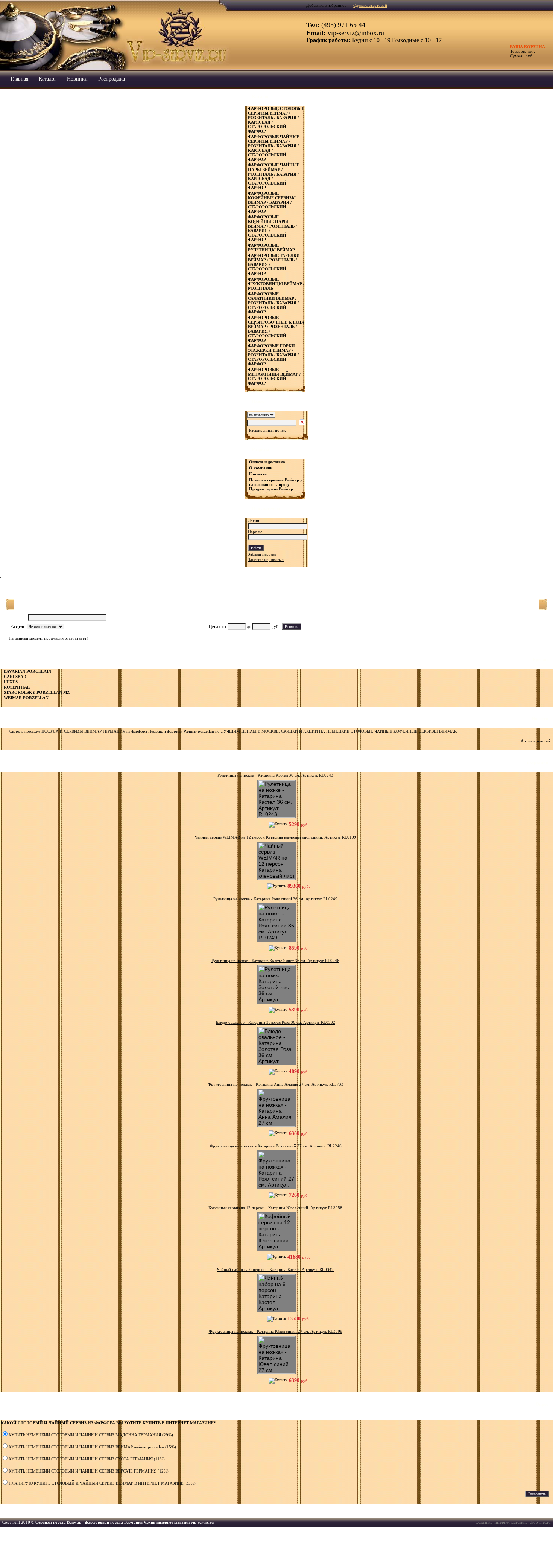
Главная (19, 79)
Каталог (47, 79)
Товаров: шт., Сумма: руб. (525, 51)
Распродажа (111, 79)
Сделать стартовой (370, 5)
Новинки (77, 79)
